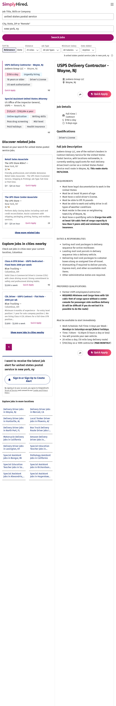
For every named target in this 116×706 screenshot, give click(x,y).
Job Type (45, 46)
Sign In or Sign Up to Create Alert (29, 379)
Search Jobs (58, 37)
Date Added (86, 46)
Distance (29, 46)
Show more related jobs (27, 232)
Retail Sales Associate (16, 159)
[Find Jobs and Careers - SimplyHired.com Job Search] (15, 4)
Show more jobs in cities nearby (27, 332)
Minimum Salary (69, 46)
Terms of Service (11, 390)
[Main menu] (112, 4)
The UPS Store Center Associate (21, 197)
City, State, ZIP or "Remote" (16, 23)
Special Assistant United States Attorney (26, 98)
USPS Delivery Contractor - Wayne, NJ (24, 65)
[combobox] (58, 16)
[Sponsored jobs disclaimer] (112, 55)
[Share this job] (80, 94)
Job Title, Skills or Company (16, 11)
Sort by (5, 46)
